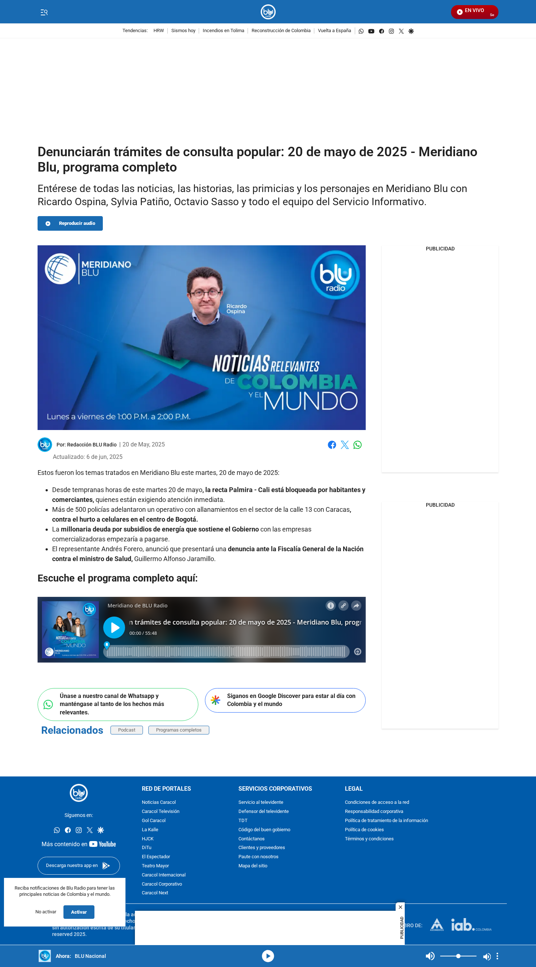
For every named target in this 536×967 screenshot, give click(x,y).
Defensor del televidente (263, 812)
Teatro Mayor (155, 866)
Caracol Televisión (160, 812)
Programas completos (179, 730)
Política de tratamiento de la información (386, 820)
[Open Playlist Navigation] (497, 956)
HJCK (148, 839)
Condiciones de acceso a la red (377, 803)
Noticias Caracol (159, 803)
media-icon (268, 956)
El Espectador (156, 857)
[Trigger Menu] (44, 12)
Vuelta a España (334, 31)
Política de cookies (364, 830)
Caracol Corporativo (162, 884)
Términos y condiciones (369, 839)
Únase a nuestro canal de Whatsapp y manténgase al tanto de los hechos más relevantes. (112, 704)
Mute (430, 956)
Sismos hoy (183, 31)
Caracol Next (155, 893)
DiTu (146, 848)
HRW (159, 31)
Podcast (126, 730)
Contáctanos (251, 839)
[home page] (268, 11)
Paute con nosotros (258, 857)
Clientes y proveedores (261, 848)
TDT (243, 820)
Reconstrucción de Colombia (281, 31)
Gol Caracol (154, 820)
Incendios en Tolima (223, 31)
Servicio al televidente (260, 803)
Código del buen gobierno (264, 830)
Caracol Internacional (164, 875)
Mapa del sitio (252, 866)
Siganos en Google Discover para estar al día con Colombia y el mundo (291, 700)
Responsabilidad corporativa (374, 812)
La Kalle (150, 830)
